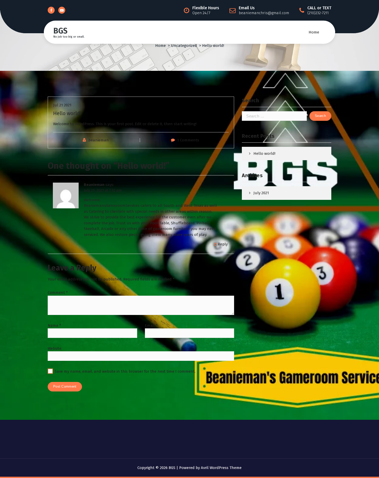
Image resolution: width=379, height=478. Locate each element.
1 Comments (188, 140)
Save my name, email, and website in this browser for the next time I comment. (125, 371)
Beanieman (94, 184)
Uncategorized (184, 45)
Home (314, 32)
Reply (223, 244)
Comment (58, 292)
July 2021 (261, 193)
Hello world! (264, 153)
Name (54, 325)
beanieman (98, 140)
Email (151, 325)
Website (54, 348)
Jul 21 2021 (62, 105)
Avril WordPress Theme (221, 467)
